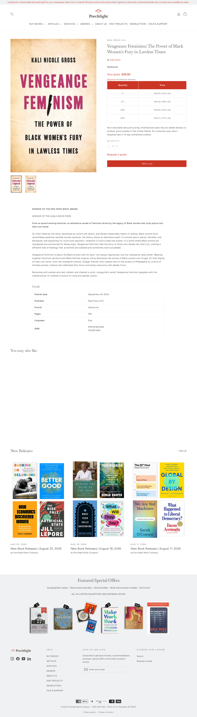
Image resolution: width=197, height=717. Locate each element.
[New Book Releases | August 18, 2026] (98, 500)
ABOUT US (101, 24)
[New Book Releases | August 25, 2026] (38, 500)
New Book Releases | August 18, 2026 (96, 548)
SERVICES (70, 24)
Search (140, 656)
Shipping (111, 79)
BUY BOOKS (36, 24)
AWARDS (85, 24)
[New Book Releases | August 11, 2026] (158, 500)
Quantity (113, 141)
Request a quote (117, 154)
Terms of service (105, 712)
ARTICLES (53, 24)
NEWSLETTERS (138, 24)
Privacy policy (90, 712)
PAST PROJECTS (118, 24)
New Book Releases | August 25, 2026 (36, 548)
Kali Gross (115, 60)
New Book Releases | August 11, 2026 (156, 548)
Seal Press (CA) (116, 40)
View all (182, 451)
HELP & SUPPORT (158, 24)
